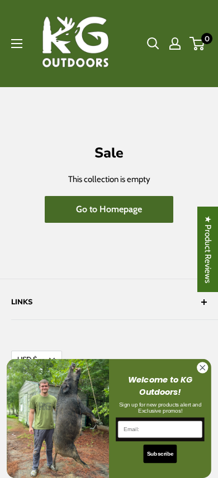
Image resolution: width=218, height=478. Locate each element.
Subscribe (160, 453)
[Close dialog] (202, 367)
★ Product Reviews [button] (208, 249)
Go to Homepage (109, 209)
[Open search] (153, 43)
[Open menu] (16, 43)
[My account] (175, 43)
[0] (198, 43)
